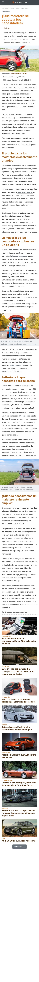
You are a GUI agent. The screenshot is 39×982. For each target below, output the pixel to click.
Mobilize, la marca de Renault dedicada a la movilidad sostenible (18, 700)
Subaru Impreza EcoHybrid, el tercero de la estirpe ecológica (17, 728)
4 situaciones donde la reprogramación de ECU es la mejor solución (19, 641)
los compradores (19, 256)
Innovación (6, 697)
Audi (3, 838)
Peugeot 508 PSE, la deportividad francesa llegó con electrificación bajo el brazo (18, 813)
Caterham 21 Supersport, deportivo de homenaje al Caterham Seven (19, 783)
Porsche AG (6, 752)
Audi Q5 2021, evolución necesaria (18, 841)
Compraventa (14, 8)
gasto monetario (25, 192)
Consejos (5, 666)
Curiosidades (6, 11)
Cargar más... (19, 847)
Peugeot (5, 808)
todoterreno (14, 365)
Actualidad (5, 8)
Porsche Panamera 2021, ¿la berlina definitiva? (19, 756)
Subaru (4, 725)
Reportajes (24, 8)
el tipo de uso (24, 416)
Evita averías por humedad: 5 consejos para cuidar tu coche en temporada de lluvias (18, 671)
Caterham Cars (7, 780)
